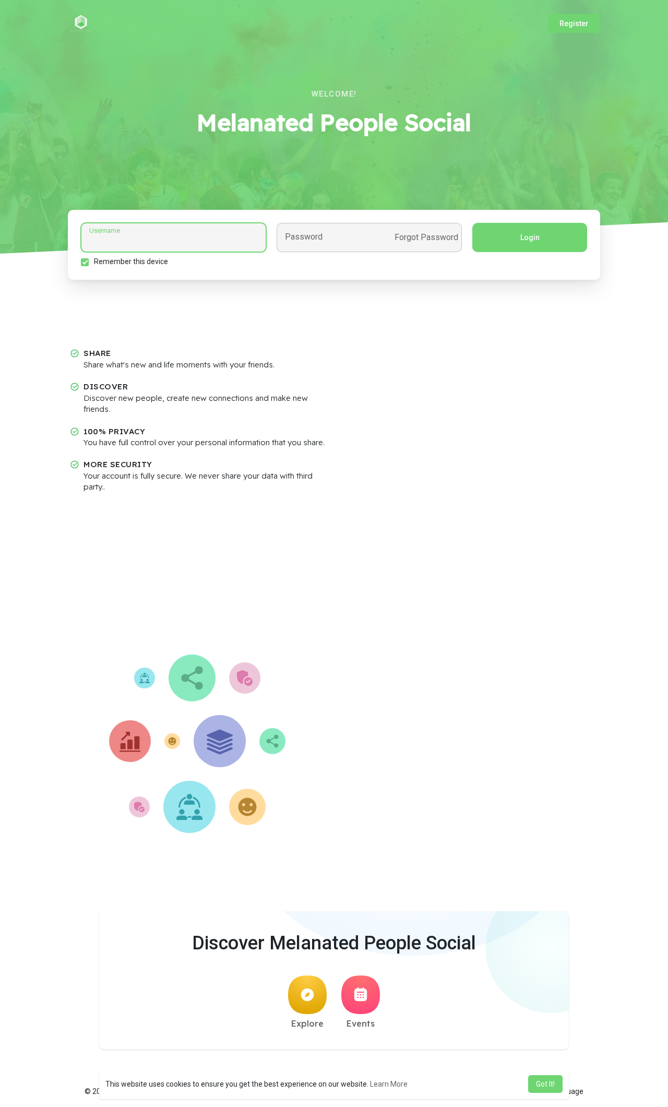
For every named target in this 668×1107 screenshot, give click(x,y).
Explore (307, 1023)
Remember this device (131, 261)
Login (530, 237)
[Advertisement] (334, 576)
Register (574, 23)
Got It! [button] (545, 1084)
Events (361, 1023)
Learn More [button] (389, 1084)
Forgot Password (426, 237)
